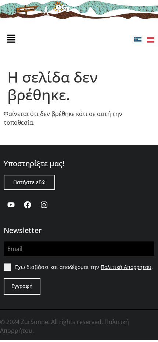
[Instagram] (44, 204)
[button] (11, 39)
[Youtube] (11, 204)
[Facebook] (27, 204)
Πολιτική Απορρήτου (126, 266)
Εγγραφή (22, 286)
